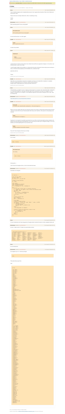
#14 (54, 244)
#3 (54, 39)
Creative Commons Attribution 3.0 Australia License (26, 411)
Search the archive (49, 3)
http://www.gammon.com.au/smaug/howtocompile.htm (20, 98)
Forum (20, 1)
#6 (54, 87)
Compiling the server (28, 1)
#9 (54, 135)
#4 (54, 50)
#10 (54, 146)
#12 (54, 220)
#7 (54, 96)
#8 (54, 101)
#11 (54, 168)
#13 (54, 225)
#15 (54, 249)
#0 (54, 10)
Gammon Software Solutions (14, 1)
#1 (54, 22)
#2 (54, 27)
